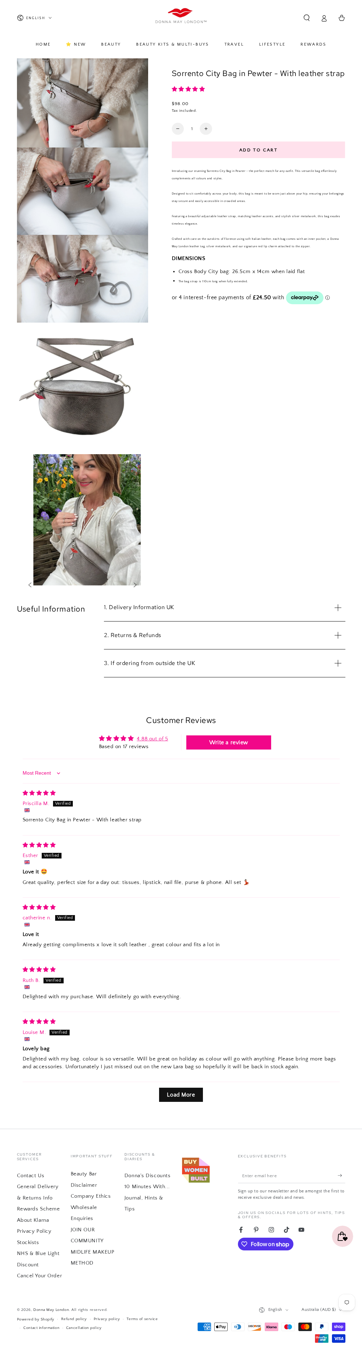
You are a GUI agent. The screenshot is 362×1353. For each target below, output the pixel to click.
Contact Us (31, 1176)
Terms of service (142, 1319)
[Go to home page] (181, 18)
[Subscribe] (341, 1175)
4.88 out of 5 (152, 739)
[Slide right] (135, 585)
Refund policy (74, 1319)
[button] (306, 18)
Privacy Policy (34, 1231)
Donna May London (51, 1309)
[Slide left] (29, 585)
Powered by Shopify (35, 1319)
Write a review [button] (228, 742)
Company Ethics (91, 1196)
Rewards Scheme (38, 1209)
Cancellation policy (84, 1327)
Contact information (41, 1327)
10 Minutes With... (147, 1187)
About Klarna (33, 1220)
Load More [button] (181, 1095)
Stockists (28, 1242)
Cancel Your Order (39, 1276)
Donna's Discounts (147, 1176)
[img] (39, 793)
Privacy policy (107, 1319)
